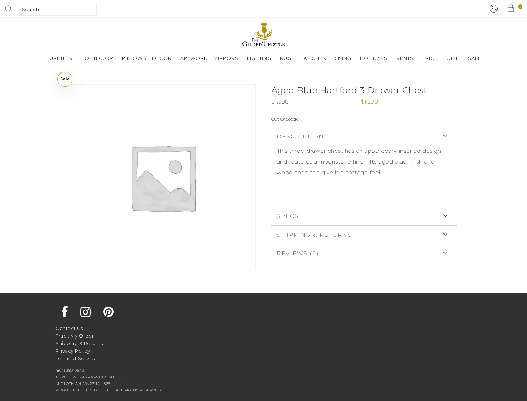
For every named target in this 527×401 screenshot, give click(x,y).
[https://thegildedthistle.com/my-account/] (493, 8)
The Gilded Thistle (263, 34)
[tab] (364, 167)
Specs (288, 216)
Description (300, 136)
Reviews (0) (298, 253)
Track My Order (75, 336)
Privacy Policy (73, 351)
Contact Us (69, 328)
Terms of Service (76, 358)
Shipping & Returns (314, 234)
